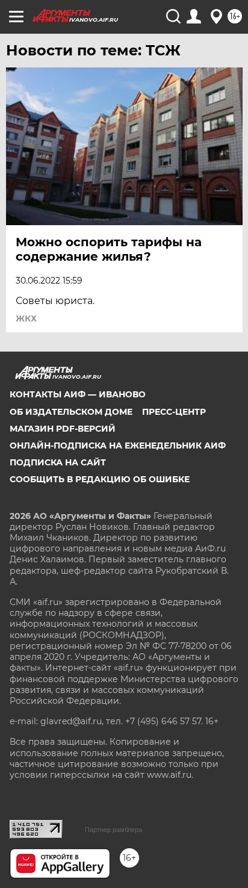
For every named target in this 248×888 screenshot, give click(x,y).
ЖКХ (26, 318)
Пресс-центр (174, 411)
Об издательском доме (71, 411)
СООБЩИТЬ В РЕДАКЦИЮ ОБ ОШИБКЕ (100, 479)
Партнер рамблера (113, 829)
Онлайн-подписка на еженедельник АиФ (118, 445)
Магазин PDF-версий (63, 428)
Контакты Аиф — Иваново (78, 394)
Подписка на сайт (58, 462)
